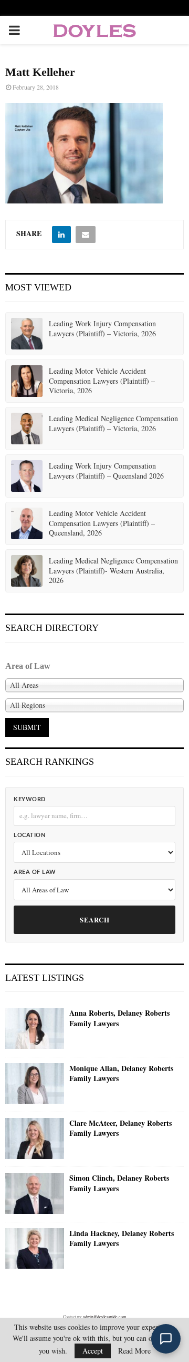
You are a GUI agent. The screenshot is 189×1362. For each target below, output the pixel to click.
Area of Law (35, 872)
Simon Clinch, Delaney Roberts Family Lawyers (119, 1183)
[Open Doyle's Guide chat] (166, 1339)
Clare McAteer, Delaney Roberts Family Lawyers (120, 1128)
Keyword (30, 799)
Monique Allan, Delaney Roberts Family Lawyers (121, 1073)
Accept (92, 1351)
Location (29, 835)
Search (94, 920)
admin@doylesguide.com (104, 1316)
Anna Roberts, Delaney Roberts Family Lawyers (119, 1018)
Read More (134, 1351)
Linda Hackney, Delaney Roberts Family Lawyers (121, 1238)
